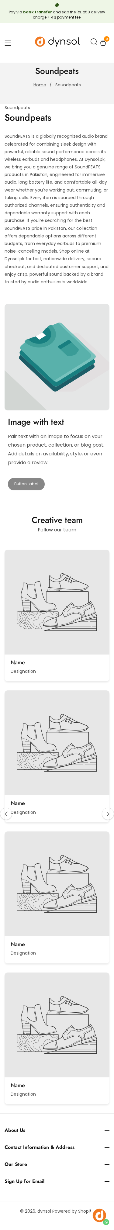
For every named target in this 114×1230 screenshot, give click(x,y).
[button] (94, 43)
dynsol (44, 1211)
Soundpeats (68, 85)
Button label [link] (26, 483)
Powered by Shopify (73, 1211)
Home (39, 85)
